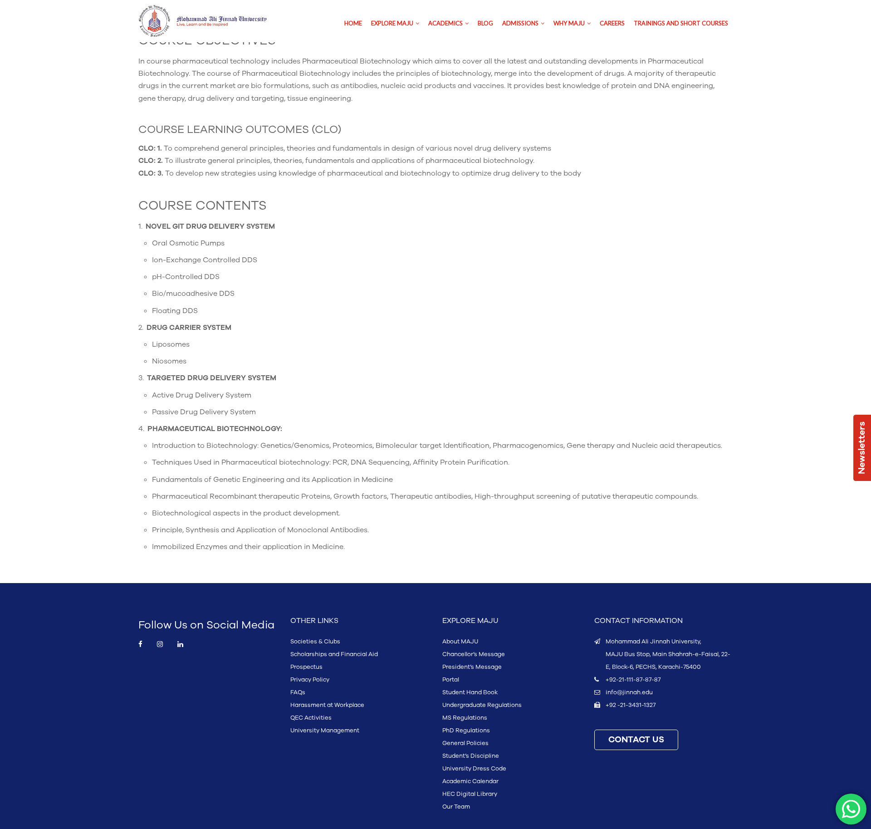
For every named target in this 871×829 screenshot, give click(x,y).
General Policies (465, 743)
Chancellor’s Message (473, 654)
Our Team (456, 807)
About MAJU (460, 642)
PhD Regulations (466, 730)
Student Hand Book (470, 692)
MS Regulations (464, 718)
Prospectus (306, 667)
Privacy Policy (309, 680)
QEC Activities (311, 718)
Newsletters (861, 448)
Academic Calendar (470, 781)
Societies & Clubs (315, 642)
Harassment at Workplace (327, 705)
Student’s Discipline (470, 756)
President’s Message (472, 667)
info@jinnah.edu (629, 692)
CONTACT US (636, 740)
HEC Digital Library (469, 794)
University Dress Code (474, 769)
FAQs (297, 692)
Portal (450, 680)
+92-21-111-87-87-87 (633, 680)
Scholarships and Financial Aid (334, 654)
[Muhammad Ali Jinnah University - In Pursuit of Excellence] (212, 21)
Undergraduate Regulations (482, 705)
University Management (324, 730)
